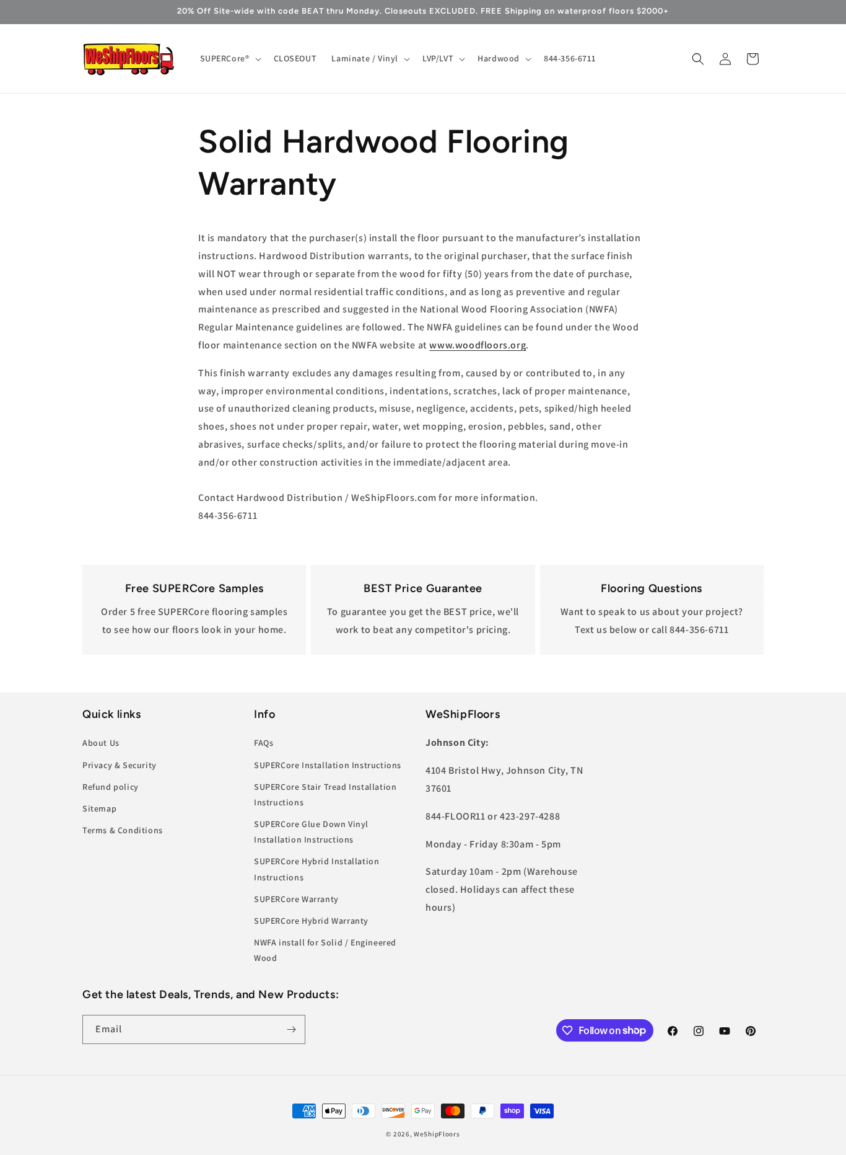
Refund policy (110, 786)
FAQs (263, 742)
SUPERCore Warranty (296, 898)
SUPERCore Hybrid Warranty (311, 920)
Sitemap (99, 808)
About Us (101, 742)
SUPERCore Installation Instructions (327, 764)
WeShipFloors (437, 1134)
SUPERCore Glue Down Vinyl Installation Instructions (311, 831)
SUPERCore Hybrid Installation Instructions (316, 869)
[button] (229, 58)
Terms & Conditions (122, 830)
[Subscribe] (291, 1029)
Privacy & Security (119, 764)
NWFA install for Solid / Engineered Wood (325, 950)
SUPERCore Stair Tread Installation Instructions (325, 794)
